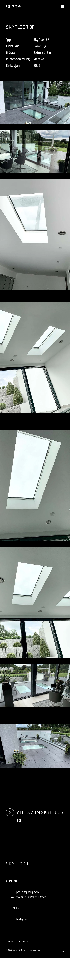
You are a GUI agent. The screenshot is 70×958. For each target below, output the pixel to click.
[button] (10, 812)
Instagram (22, 919)
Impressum (11, 941)
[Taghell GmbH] (15, 6)
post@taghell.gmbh (27, 892)
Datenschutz (23, 941)
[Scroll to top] (63, 951)
